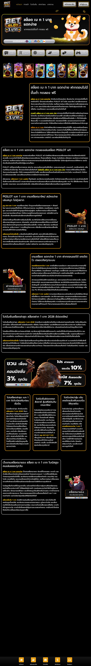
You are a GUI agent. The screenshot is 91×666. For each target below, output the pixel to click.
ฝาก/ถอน (42, 4)
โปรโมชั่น (33, 4)
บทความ (50, 4)
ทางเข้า (26, 4)
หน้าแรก (19, 4)
